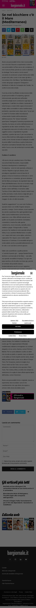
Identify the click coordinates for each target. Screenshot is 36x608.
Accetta (18, 326)
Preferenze (18, 332)
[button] (31, 273)
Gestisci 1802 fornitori (14, 322)
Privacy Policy (23, 335)
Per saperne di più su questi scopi (28, 322)
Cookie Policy (12, 335)
